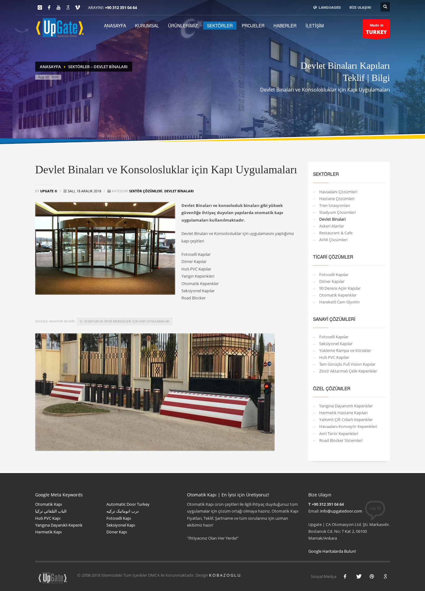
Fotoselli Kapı (118, 518)
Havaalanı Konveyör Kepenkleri (348, 426)
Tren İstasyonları (334, 205)
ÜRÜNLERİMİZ (183, 25)
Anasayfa (50, 66)
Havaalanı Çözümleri (338, 192)
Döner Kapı (116, 532)
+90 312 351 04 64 (121, 7)
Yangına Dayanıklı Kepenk (58, 525)
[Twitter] (358, 576)
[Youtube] (58, 7)
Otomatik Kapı (48, 504)
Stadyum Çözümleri (337, 212)
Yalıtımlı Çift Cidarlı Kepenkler (346, 419)
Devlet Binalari (332, 219)
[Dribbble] (371, 576)
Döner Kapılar (331, 281)
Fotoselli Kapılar (333, 274)
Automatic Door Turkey (128, 504)
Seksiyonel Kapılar (336, 343)
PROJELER (253, 25)
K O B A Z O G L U (224, 575)
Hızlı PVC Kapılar (334, 357)
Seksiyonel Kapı (120, 525)
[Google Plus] (67, 7)
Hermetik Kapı (48, 532)
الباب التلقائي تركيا (51, 511)
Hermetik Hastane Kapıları (343, 412)
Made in (376, 29)
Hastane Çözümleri (336, 198)
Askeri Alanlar (331, 226)
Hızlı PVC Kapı (47, 518)
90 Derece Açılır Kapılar (340, 288)
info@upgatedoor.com (341, 511)
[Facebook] (49, 7)
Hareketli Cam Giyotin (339, 302)
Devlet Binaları (179, 191)
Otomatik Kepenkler (338, 295)
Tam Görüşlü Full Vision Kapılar (347, 364)
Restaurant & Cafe (336, 233)
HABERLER (285, 25)
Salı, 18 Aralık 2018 (84, 191)
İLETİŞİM (315, 25)
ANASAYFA (115, 25)
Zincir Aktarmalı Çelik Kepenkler (348, 371)
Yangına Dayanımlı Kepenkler (346, 406)
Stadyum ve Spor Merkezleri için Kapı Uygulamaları (127, 321)
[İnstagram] (39, 7)
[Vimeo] (77, 7)
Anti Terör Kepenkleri (338, 433)
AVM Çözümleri (333, 239)
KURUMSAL (147, 25)
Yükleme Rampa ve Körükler (345, 350)
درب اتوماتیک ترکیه (122, 511)
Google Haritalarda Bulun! (332, 551)
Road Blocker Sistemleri (340, 440)
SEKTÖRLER (220, 25)
